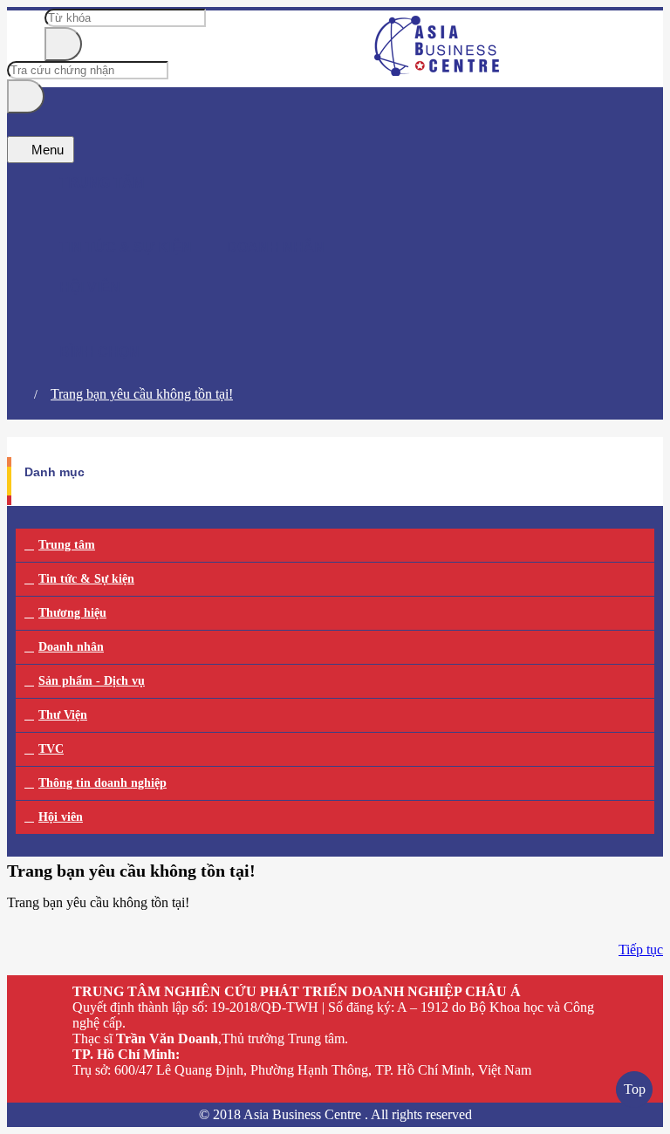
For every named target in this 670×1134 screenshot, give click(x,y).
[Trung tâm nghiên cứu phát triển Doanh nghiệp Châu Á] (437, 71)
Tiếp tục (641, 949)
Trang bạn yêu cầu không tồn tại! (142, 393)
